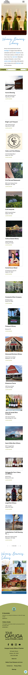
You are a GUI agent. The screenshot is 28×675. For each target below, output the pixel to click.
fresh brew (18, 63)
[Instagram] (16, 645)
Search (18, 69)
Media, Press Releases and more (14, 662)
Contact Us (10, 665)
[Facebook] (8, 645)
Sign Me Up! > (4, 618)
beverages (6, 50)
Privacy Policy (17, 665)
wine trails (14, 57)
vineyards (18, 52)
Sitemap (14, 669)
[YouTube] (20, 645)
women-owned (7, 61)
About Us (14, 658)
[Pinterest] (12, 645)
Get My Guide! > (5, 627)
